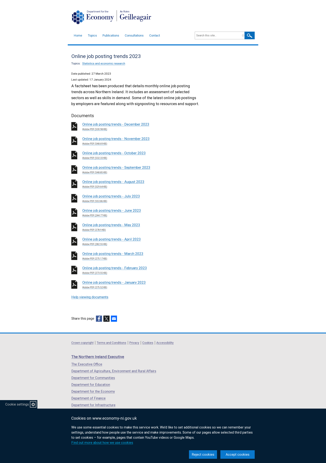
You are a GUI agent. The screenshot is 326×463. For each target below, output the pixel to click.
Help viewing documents (89, 297)
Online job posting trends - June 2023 (111, 212)
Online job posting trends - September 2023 (116, 169)
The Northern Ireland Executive (97, 357)
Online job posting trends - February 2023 (114, 270)
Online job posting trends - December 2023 (115, 126)
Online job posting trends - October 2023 (114, 155)
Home (78, 35)
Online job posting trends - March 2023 (112, 256)
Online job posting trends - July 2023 (111, 198)
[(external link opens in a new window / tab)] (99, 319)
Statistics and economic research (103, 63)
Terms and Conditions (111, 342)
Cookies (147, 342)
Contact (154, 35)
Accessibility (165, 342)
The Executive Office (86, 364)
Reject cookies (203, 454)
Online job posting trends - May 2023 (111, 227)
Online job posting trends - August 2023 (113, 184)
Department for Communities (93, 378)
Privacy (134, 342)
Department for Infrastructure (93, 405)
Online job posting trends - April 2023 (111, 241)
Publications (111, 35)
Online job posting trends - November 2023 (116, 141)
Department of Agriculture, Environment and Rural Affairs (113, 371)
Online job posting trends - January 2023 (114, 284)
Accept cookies (237, 454)
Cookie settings (17, 404)
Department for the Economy (93, 391)
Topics (92, 35)
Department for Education (90, 385)
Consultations (134, 35)
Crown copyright (82, 342)
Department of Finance (88, 398)
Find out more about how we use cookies (102, 443)
